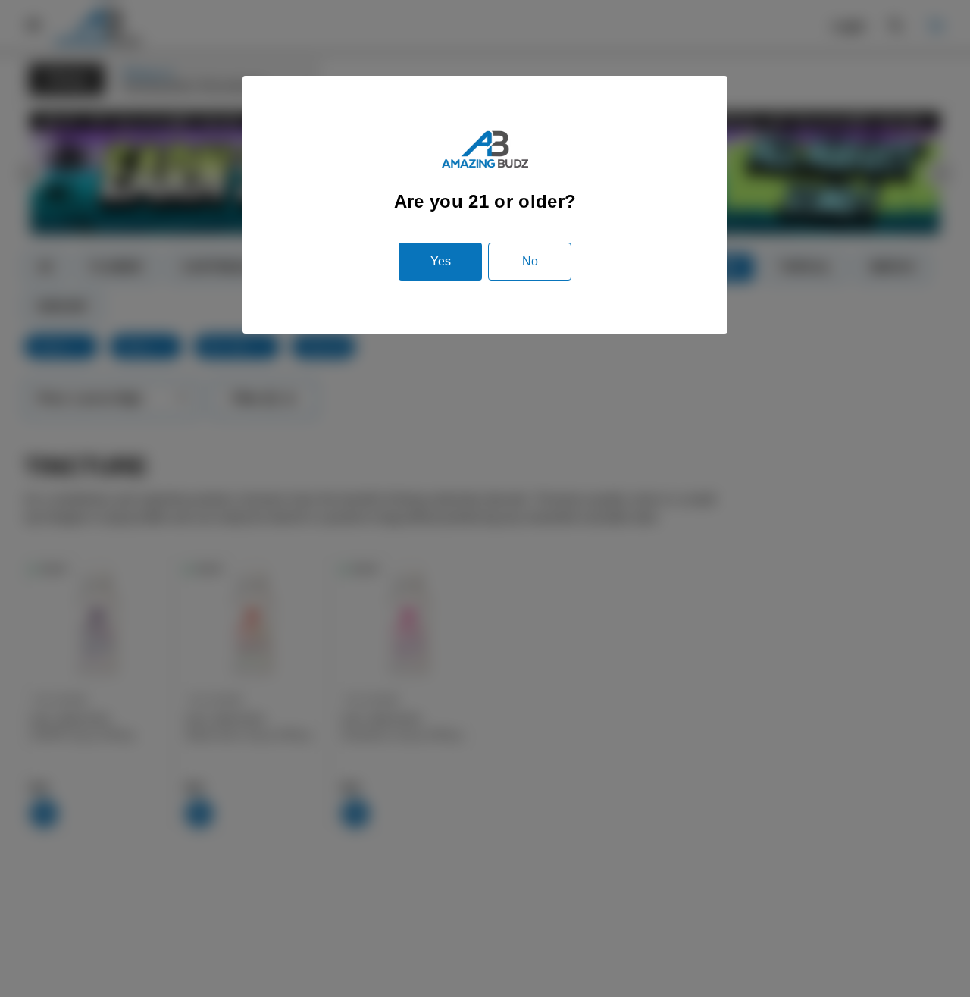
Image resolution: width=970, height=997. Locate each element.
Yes (440, 261)
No (530, 261)
